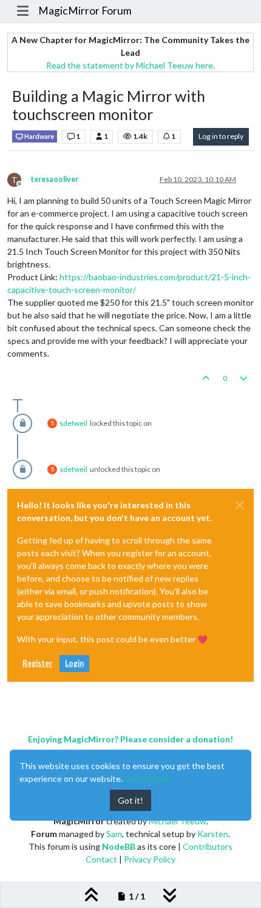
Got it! (130, 800)
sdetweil (73, 423)
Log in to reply (220, 136)
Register (37, 663)
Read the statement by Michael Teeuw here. (130, 65)
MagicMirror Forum (85, 10)
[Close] (240, 505)
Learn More (147, 778)
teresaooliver (54, 179)
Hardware (38, 136)
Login (74, 663)
